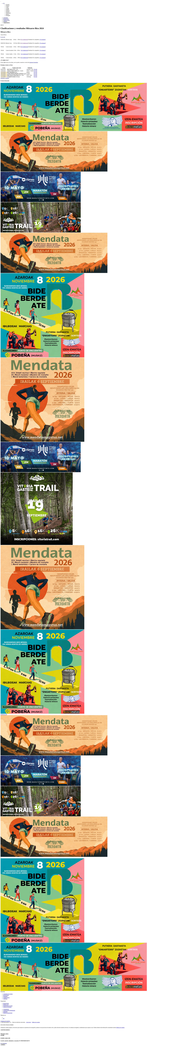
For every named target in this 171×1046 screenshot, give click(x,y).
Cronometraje (6, 1009)
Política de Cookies (120, 1027)
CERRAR (3, 1044)
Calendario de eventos (8, 994)
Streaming (5, 996)
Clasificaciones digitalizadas (9, 1010)
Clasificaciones (6, 20)
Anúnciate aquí (4, 714)
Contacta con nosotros (5, 1021)
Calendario (5, 17)
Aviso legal (28, 1022)
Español (7, 4)
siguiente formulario (34, 62)
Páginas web (6, 1004)
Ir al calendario (4, 1043)
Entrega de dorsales (7, 1007)
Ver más (35, 69)
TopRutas (5, 998)
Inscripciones (6, 19)
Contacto (5, 21)
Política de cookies (36, 1022)
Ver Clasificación (24, 39)
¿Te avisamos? (42, 39)
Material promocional (7, 1012)
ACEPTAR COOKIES (5, 1029)
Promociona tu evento (7, 1005)
